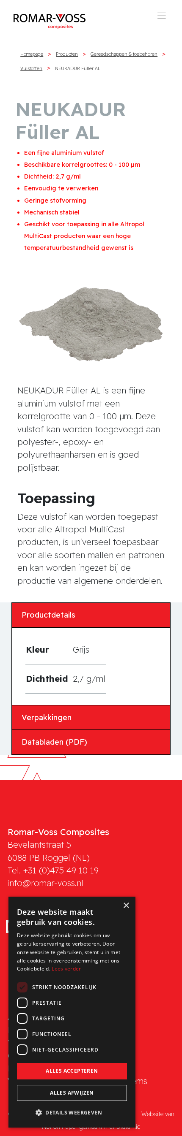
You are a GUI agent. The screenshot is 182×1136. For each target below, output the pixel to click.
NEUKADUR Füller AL (77, 68)
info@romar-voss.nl (45, 883)
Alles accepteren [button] (72, 1070)
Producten (67, 54)
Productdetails (48, 615)
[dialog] (71, 1012)
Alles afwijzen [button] (72, 1092)
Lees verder (66, 968)
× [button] (126, 906)
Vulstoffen (31, 68)
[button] (72, 1112)
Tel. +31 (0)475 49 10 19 (53, 870)
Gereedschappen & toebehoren (124, 54)
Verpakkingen (47, 717)
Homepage (31, 54)
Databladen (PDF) (54, 742)
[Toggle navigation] (161, 18)
